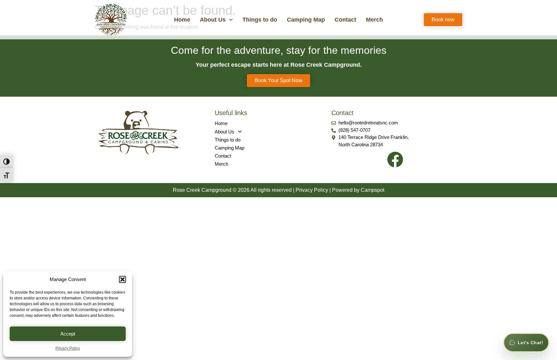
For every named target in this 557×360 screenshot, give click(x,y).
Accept (67, 333)
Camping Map (306, 19)
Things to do (259, 19)
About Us (213, 19)
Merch (374, 19)
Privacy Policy (67, 348)
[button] (122, 279)
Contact (345, 19)
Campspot (372, 190)
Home (182, 19)
